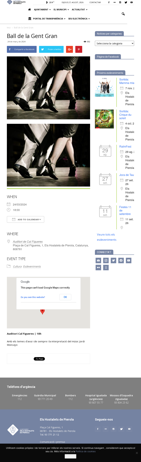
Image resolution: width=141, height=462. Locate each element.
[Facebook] (108, 2)
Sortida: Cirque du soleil (125, 114)
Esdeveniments (32, 266)
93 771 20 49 (45, 399)
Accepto (70, 456)
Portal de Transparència (48, 18)
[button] (123, 14)
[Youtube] (131, 2)
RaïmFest (125, 146)
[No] (136, 453)
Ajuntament (41, 9)
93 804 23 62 (121, 402)
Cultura (17, 266)
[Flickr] (114, 2)
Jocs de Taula (127, 175)
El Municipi (60, 9)
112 (20, 399)
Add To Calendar (28, 219)
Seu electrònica (77, 18)
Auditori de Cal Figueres (28, 241)
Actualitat (78, 9)
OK (65, 297)
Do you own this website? (33, 297)
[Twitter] (125, 2)
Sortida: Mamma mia (126, 81)
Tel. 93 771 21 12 (49, 434)
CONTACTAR (95, 2)
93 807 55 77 (96, 402)
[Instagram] (120, 2)
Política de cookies (86, 451)
